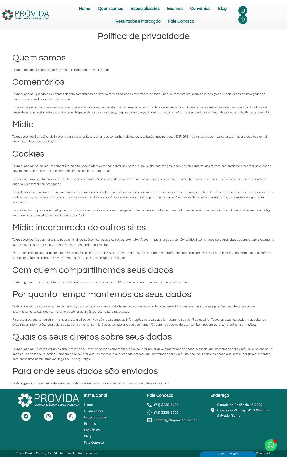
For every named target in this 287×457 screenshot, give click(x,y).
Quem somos (110, 8)
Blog (222, 8)
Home (84, 8)
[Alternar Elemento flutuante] (271, 445)
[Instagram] (242, 10)
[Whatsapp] (242, 19)
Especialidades (145, 8)
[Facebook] (26, 416)
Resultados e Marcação (138, 21)
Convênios (200, 8)
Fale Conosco (181, 21)
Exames (175, 8)
